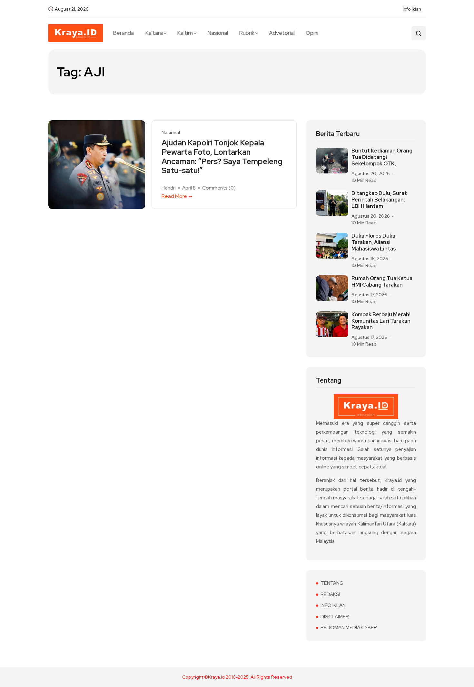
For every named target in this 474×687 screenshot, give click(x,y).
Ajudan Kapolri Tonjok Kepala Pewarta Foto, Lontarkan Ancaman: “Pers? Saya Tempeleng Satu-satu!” (222, 156)
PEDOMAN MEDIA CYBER (349, 627)
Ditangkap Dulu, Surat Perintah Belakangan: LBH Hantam (379, 200)
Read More (174, 196)
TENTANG (332, 583)
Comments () (219, 188)
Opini (312, 32)
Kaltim (185, 32)
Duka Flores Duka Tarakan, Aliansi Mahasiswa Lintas (373, 242)
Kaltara (154, 32)
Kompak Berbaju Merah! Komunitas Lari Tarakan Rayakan (380, 321)
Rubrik (246, 32)
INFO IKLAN (333, 605)
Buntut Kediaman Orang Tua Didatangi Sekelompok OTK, (381, 157)
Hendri (169, 188)
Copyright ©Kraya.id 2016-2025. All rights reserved (237, 677)
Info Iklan (412, 9)
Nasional (217, 32)
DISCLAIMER (335, 616)
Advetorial (282, 32)
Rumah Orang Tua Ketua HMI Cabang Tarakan (381, 281)
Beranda (123, 32)
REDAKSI (330, 594)
